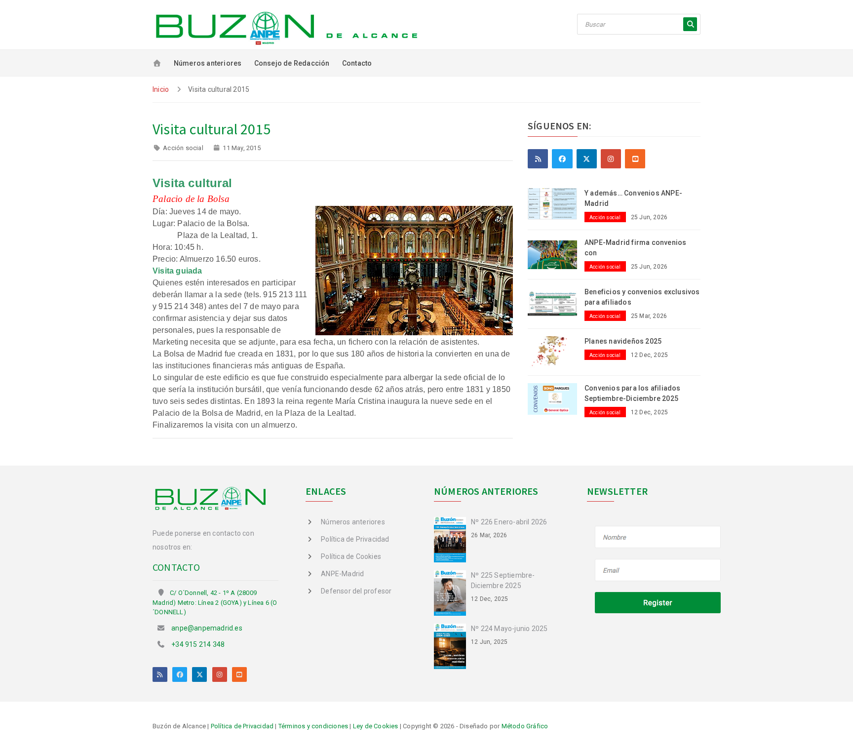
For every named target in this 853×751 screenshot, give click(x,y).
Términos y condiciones (313, 726)
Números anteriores (208, 63)
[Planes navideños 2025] (556, 352)
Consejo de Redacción (292, 63)
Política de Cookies (351, 556)
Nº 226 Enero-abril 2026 (509, 522)
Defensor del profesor (356, 591)
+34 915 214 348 (198, 644)
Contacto (357, 63)
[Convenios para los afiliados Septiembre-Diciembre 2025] (556, 398)
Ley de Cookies (375, 726)
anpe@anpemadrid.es (206, 628)
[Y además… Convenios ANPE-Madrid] (556, 203)
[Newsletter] (658, 571)
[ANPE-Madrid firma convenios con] (556, 253)
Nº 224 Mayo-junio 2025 (509, 628)
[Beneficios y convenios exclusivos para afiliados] (556, 302)
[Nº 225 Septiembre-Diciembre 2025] (452, 592)
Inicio (161, 89)
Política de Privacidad (355, 539)
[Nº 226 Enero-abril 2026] (452, 539)
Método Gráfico (525, 726)
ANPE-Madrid (342, 574)
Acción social (183, 148)
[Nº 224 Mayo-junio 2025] (452, 645)
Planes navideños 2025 (622, 341)
